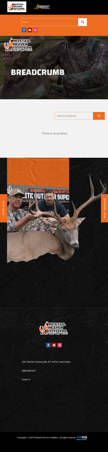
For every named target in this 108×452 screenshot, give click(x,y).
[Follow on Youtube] (29, 30)
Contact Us (54, 407)
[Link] (18, 45)
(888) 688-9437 (29, 371)
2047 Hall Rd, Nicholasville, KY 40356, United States (46, 362)
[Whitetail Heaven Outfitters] (16, 7)
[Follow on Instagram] (35, 30)
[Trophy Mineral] (42, 7)
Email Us (26, 379)
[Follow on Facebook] (24, 30)
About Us (54, 396)
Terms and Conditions (54, 413)
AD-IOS (83, 438)
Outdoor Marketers (63, 446)
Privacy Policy (54, 418)
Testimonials (54, 401)
